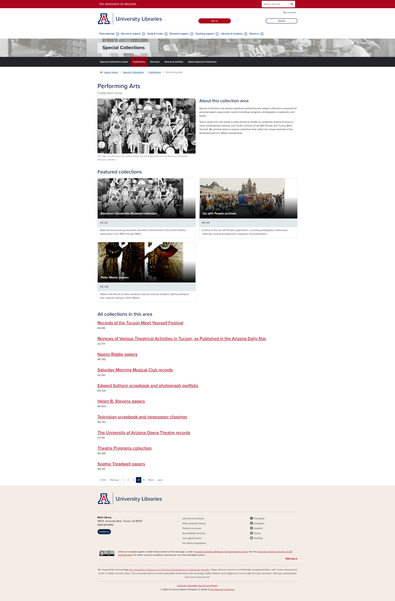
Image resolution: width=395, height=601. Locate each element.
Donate (281, 21)
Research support (179, 34)
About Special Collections (202, 61)
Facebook (259, 518)
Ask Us (214, 21)
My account (289, 12)
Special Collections (133, 72)
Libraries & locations (232, 34)
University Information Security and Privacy (197, 585)
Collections (139, 61)
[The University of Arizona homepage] (118, 4)
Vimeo (257, 533)
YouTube (258, 538)
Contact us (104, 531)
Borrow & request (130, 34)
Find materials (106, 34)
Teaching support (204, 34)
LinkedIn (258, 528)
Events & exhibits (174, 61)
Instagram (259, 523)
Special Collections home (114, 61)
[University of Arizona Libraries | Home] (130, 19)
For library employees (194, 543)
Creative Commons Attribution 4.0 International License (221, 551)
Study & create (155, 34)
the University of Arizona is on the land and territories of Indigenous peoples (169, 569)
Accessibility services (193, 533)
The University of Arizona (222, 589)
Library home (111, 72)
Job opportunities (191, 538)
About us (254, 34)
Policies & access (191, 528)
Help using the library (194, 523)
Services (155, 61)
